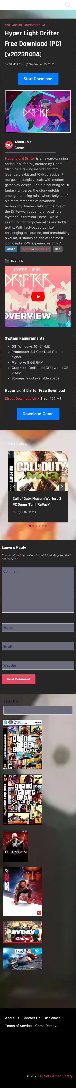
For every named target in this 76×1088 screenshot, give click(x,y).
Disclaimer (52, 1018)
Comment (12, 571)
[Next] (62, 486)
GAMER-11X (16, 64)
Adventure (32, 25)
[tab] (30, 526)
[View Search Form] (68, 5)
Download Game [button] (38, 413)
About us (12, 1018)
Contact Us (31, 1018)
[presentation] (38, 471)
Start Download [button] (38, 78)
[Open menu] (7, 5)
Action (17, 25)
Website (9, 665)
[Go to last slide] (14, 486)
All (44, 25)
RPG (7, 25)
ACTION (27, 249)
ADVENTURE (41, 249)
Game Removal (47, 1026)
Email (7, 646)
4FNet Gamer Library (56, 1076)
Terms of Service (18, 1026)
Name (8, 628)
